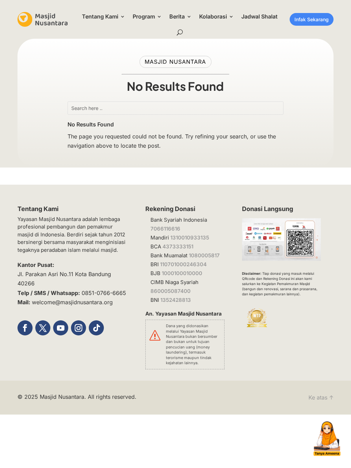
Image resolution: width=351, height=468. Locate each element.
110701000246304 (183, 264)
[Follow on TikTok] (96, 327)
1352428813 (175, 300)
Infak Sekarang (311, 19)
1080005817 (204, 255)
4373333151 (177, 246)
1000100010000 (182, 273)
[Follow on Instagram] (78, 327)
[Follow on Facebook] (25, 327)
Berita (177, 16)
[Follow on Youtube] (60, 327)
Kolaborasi (213, 16)
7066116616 (165, 228)
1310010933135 (189, 237)
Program (144, 16)
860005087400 (170, 291)
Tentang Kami (100, 16)
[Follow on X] (42, 327)
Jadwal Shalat (259, 16)
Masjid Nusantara (62, 396)
